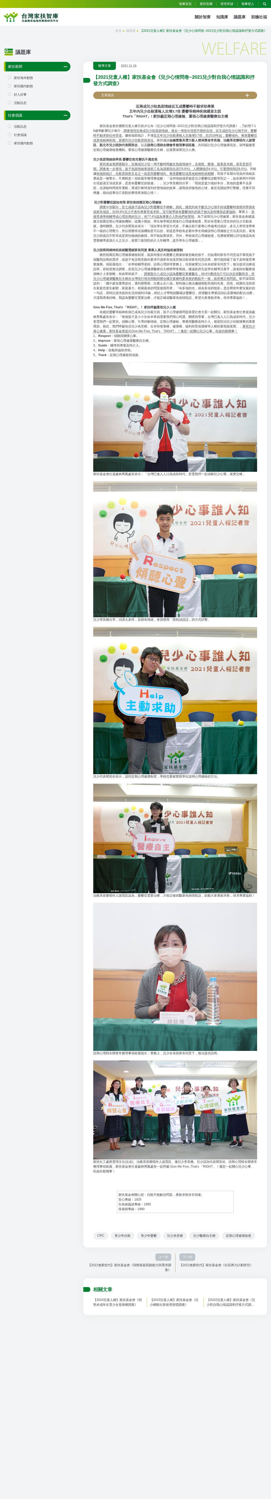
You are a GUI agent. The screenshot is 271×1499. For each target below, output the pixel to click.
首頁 (118, 30)
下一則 (187, 1257)
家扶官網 (206, 4)
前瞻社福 (259, 17)
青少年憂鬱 (149, 1235)
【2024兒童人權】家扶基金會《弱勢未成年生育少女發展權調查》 (117, 1302)
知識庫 (222, 17)
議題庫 (240, 17)
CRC (100, 1235)
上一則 (163, 1257)
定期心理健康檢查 (238, 1235)
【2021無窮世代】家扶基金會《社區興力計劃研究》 (216, 1265)
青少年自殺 (123, 1235)
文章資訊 (107, 95)
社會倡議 (15, 115)
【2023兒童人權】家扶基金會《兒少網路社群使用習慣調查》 (174, 1302)
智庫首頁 (185, 4)
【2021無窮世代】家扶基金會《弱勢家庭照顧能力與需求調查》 (129, 1267)
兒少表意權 (175, 1235)
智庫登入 (247, 4)
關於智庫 (203, 17)
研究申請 (227, 4)
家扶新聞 (15, 67)
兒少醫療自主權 (204, 1235)
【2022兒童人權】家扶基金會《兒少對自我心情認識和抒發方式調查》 (231, 1302)
